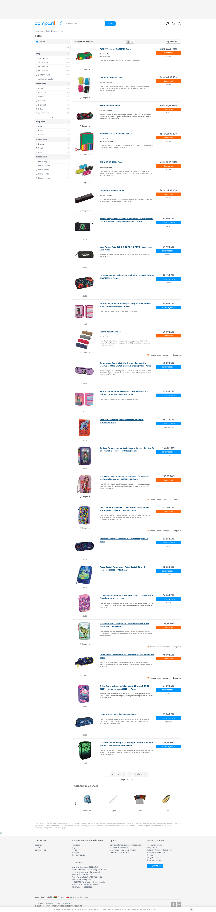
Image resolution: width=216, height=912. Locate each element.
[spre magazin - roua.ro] (86, 370)
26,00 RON (168, 331)
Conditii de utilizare (63, 903)
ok (68, 47)
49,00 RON (168, 654)
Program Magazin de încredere (160, 850)
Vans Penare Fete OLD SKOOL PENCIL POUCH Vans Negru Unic (87, 878)
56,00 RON (168, 595)
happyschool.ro (169, 427)
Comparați (168, 53)
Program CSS (152, 857)
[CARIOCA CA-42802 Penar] (86, 85)
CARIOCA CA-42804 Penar (111, 162)
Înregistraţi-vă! (155, 866)
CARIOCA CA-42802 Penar (111, 77)
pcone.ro (168, 399)
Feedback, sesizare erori (120, 852)
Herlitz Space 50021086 (82, 887)
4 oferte (168, 169)
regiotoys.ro (168, 721)
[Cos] (173, 23)
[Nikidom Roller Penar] (86, 113)
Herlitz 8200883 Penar (110, 331)
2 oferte (168, 84)
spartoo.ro (168, 254)
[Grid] (132, 42)
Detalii (85, 239)
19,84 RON (168, 714)
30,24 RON (168, 419)
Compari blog (40, 850)
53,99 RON (168, 218)
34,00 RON (168, 685)
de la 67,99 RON (168, 105)
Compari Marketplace (156, 852)
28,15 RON (168, 275)
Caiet (140, 810)
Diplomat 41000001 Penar (112, 190)
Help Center (152, 847)
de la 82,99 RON (168, 162)
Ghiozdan (87, 810)
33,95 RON (168, 538)
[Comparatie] (167, 23)
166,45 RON (168, 447)
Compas (166, 810)
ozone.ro (168, 226)
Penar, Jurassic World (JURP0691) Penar (118, 714)
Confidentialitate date (44, 903)
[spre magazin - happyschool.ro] (86, 427)
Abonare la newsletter (119, 847)
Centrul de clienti (154, 845)
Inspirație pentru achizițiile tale (123, 850)
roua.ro (168, 370)
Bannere (150, 855)
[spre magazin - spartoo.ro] (86, 254)
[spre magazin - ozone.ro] (86, 226)
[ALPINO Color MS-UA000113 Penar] (86, 141)
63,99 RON (168, 391)
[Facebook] (173, 904)
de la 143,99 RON (168, 77)
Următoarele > (141, 774)
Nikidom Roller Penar (110, 105)
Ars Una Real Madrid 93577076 (85, 867)
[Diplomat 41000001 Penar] (86, 198)
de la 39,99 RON (168, 48)
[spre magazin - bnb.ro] (86, 339)
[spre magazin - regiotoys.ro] (86, 722)
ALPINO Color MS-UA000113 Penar (116, 133)
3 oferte (168, 56)
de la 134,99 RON (168, 190)
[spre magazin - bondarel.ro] (86, 662)
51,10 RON (168, 246)
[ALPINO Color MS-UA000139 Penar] (86, 56)
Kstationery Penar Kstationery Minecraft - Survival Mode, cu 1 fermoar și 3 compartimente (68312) (89, 872)
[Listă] (128, 42)
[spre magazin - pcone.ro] (86, 399)
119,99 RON (168, 742)
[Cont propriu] (179, 23)
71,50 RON (168, 507)
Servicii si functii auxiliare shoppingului (126, 845)
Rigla (114, 810)
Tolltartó (61, 897)
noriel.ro (168, 750)
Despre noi (39, 845)
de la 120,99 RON (168, 133)
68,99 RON (168, 303)
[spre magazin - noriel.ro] (86, 750)
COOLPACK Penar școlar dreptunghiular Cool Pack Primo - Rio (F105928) (89, 883)
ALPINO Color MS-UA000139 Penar (116, 49)
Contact (38, 847)
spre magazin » (168, 222)
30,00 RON (168, 362)
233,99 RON (168, 476)
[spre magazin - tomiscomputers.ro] (86, 484)
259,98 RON (168, 623)
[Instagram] (179, 904)
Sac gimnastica (78, 855)
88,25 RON (168, 567)
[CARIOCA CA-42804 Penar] (86, 170)
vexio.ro (168, 311)
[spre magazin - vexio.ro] (86, 311)
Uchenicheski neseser (79, 897)
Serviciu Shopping (154, 860)
